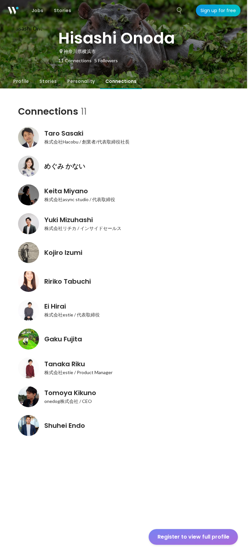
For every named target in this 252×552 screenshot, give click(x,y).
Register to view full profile (193, 537)
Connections (120, 81)
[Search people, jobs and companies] (179, 10)
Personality (81, 81)
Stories (48, 81)
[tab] (21, 81)
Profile (21, 81)
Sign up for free (218, 10)
